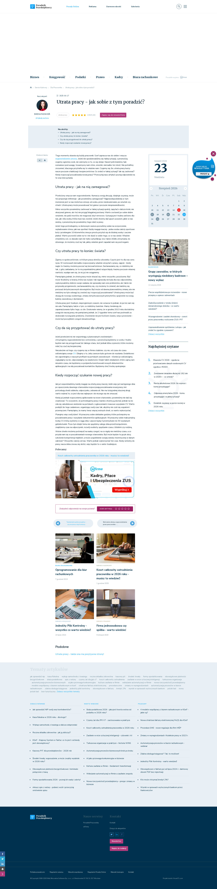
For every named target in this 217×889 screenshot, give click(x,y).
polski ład (172, 688)
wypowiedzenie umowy (66, 158)
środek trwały (134, 676)
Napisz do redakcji (119, 848)
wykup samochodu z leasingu (74, 676)
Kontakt (112, 823)
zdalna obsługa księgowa (56, 688)
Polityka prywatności (37, 872)
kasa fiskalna (53, 676)
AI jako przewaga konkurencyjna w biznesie (105, 758)
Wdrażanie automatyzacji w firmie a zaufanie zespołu (109, 773)
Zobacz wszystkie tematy (68, 691)
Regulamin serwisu (56, 872)
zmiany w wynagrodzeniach (136, 685)
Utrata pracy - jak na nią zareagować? (75, 132)
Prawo (100, 77)
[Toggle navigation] (185, 6)
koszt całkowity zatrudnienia (112, 679)
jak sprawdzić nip (37, 676)
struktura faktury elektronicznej (92, 685)
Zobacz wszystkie (156, 334)
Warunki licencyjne (117, 872)
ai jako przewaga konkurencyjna (82, 682)
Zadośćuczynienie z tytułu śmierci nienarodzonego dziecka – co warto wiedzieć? (163, 306)
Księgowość (57, 77)
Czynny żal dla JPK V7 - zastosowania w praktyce (108, 720)
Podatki (80, 77)
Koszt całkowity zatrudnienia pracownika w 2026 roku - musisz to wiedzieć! (93, 455)
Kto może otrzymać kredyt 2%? (154, 779)
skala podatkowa (54, 679)
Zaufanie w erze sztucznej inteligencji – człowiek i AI (109, 735)
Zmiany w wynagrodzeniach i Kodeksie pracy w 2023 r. (164, 735)
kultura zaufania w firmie (109, 682)
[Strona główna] (31, 88)
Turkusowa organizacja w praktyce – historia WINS (108, 743)
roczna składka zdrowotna (101, 676)
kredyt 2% (121, 688)
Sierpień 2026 (168, 188)
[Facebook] (2, 853)
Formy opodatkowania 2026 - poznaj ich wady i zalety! (56, 779)
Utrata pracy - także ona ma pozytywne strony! (79, 654)
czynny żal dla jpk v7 (88, 679)
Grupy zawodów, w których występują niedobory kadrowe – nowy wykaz (168, 276)
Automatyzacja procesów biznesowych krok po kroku (109, 750)
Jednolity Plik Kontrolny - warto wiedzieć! (158, 761)
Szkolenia (135, 6)
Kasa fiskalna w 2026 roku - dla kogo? (49, 717)
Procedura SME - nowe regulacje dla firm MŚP (160, 727)
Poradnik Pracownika (91, 823)
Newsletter (116, 841)
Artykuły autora (42, 118)
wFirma (86, 827)
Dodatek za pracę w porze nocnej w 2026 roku (169, 405)
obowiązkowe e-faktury (103, 688)
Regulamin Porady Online (97, 872)
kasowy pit (120, 676)
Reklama (92, 6)
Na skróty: (63, 129)
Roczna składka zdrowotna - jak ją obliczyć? (52, 732)
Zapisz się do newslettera (113, 115)
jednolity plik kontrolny (80, 688)
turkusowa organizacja (172, 679)
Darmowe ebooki (113, 6)
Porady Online (72, 6)
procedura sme (115, 685)
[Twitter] (2, 858)
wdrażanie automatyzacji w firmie (136, 682)
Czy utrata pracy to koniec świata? (74, 136)
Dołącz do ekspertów (118, 828)
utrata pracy (63, 115)
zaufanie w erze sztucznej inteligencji (143, 679)
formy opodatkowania (152, 676)
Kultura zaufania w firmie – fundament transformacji (108, 766)
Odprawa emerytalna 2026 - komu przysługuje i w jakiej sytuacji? (169, 395)
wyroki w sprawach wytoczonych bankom (147, 688)
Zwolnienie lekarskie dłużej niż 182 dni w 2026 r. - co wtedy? (171, 375)
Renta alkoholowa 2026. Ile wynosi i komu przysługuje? (170, 385)
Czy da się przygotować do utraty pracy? (76, 139)
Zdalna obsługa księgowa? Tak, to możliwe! (159, 753)
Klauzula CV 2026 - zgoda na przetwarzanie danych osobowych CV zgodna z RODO (169, 363)
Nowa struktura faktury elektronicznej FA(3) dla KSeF (164, 720)
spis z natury (70, 679)
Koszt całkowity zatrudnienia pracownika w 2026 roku (110, 727)
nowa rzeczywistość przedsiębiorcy (169, 682)
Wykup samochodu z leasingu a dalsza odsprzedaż (55, 724)
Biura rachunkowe (145, 77)
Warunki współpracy (75, 872)
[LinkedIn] (2, 863)
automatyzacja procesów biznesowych (49, 682)
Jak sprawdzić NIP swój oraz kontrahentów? (52, 709)
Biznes (34, 77)
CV (74, 353)
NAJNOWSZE (153, 267)
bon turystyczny (48, 691)
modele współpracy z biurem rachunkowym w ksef (54, 685)
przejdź (203, 174)
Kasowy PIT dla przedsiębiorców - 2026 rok (52, 750)
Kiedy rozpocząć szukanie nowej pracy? (75, 143)
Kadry (119, 77)
